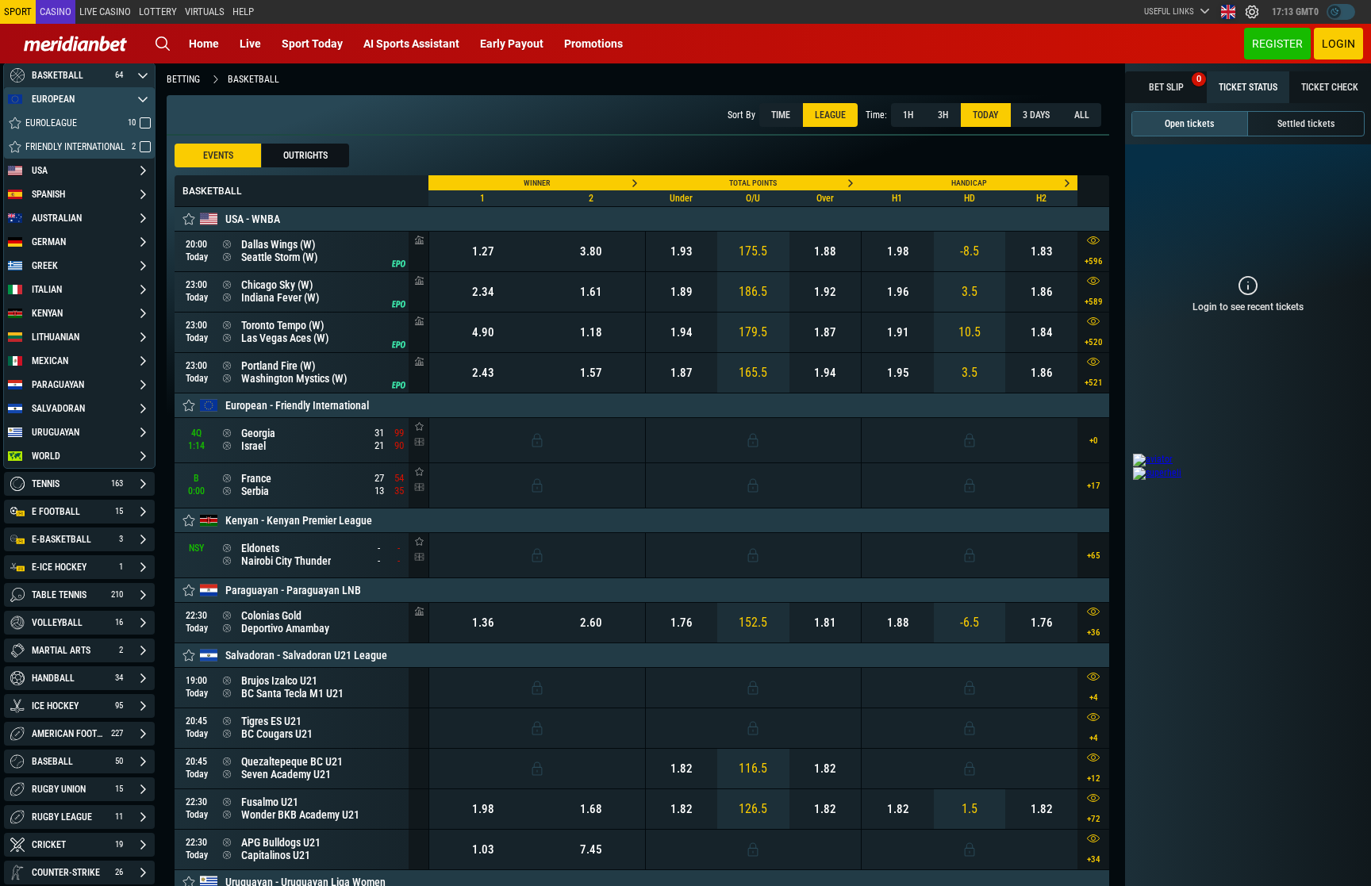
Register (1277, 43)
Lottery (158, 11)
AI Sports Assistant (411, 43)
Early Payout (511, 43)
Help (243, 11)
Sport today (312, 43)
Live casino (105, 11)
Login (1338, 43)
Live (250, 43)
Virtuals (205, 11)
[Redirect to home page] (75, 43)
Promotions (593, 43)
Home (204, 43)
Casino (55, 11)
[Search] (163, 44)
